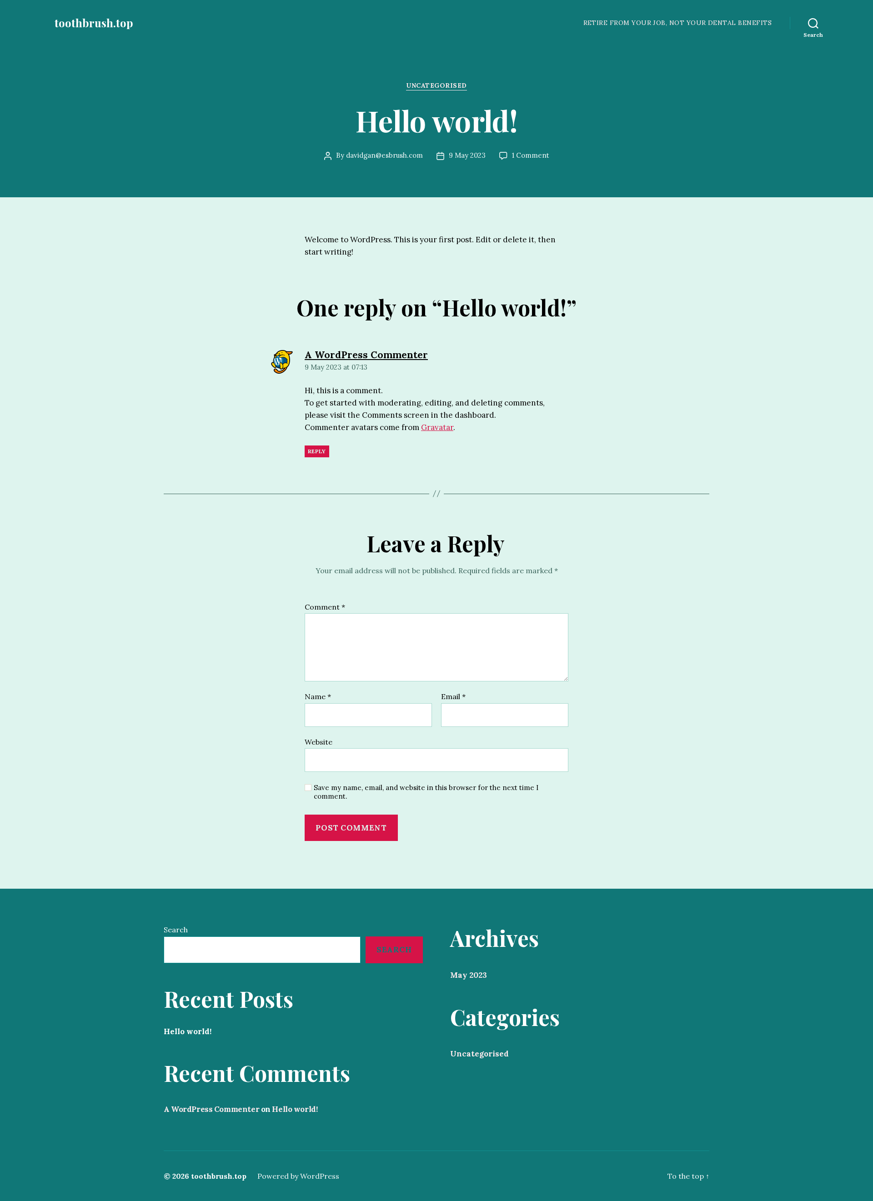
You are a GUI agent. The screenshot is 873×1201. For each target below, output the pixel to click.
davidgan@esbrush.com (384, 155)
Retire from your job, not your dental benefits (677, 23)
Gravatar (437, 427)
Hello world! (187, 1031)
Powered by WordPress (298, 1176)
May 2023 (468, 975)
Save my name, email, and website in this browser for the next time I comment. (426, 792)
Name (318, 697)
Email (453, 697)
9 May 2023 (467, 155)
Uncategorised (436, 86)
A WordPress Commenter (211, 1109)
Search (176, 929)
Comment (325, 607)
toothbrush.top (94, 22)
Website (318, 741)
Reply (317, 451)
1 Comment (530, 155)
